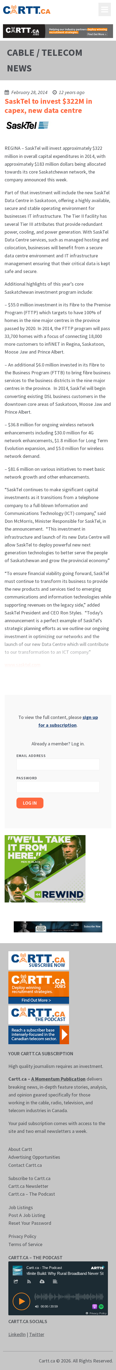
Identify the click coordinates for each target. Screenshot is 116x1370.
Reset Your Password (29, 1223)
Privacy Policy (22, 1236)
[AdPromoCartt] (38, 1034)
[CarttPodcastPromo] (38, 1014)
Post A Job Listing (26, 1215)
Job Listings (20, 1207)
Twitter (36, 1334)
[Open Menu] (104, 9)
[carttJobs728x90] (58, 31)
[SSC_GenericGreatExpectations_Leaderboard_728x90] (58, 926)
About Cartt (20, 1149)
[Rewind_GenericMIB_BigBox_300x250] (45, 868)
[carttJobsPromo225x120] (38, 987)
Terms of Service (25, 1244)
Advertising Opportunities (34, 1157)
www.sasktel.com (22, 665)
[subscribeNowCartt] (38, 960)
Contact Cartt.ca (25, 1165)
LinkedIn (17, 1334)
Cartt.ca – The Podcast (31, 1194)
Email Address (31, 755)
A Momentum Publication (58, 1079)
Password (26, 778)
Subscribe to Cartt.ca (29, 1178)
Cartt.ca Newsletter (28, 1186)
